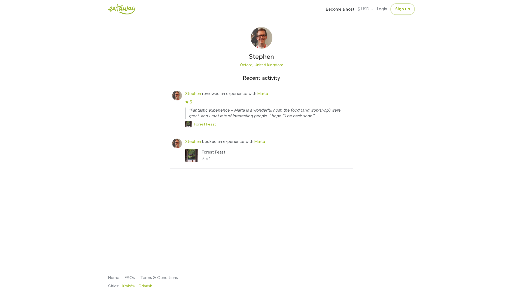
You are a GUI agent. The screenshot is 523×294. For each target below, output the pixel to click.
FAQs (130, 277)
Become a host (340, 9)
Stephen (193, 93)
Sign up (402, 9)
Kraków (128, 286)
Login (382, 9)
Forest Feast (205, 124)
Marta (262, 93)
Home (113, 277)
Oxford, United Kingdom (261, 65)
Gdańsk (145, 286)
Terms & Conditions (159, 277)
